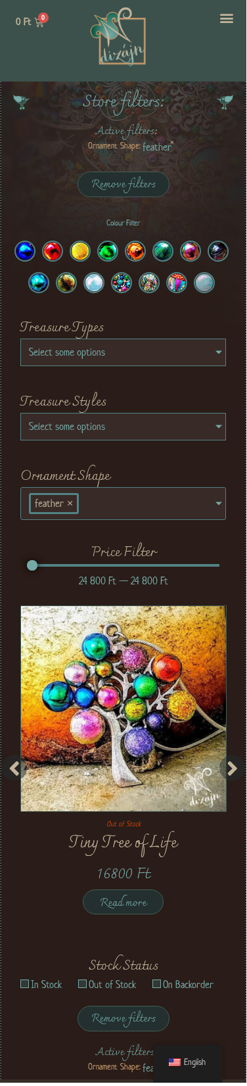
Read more (123, 903)
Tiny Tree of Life (123, 843)
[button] (226, 17)
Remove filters (123, 185)
